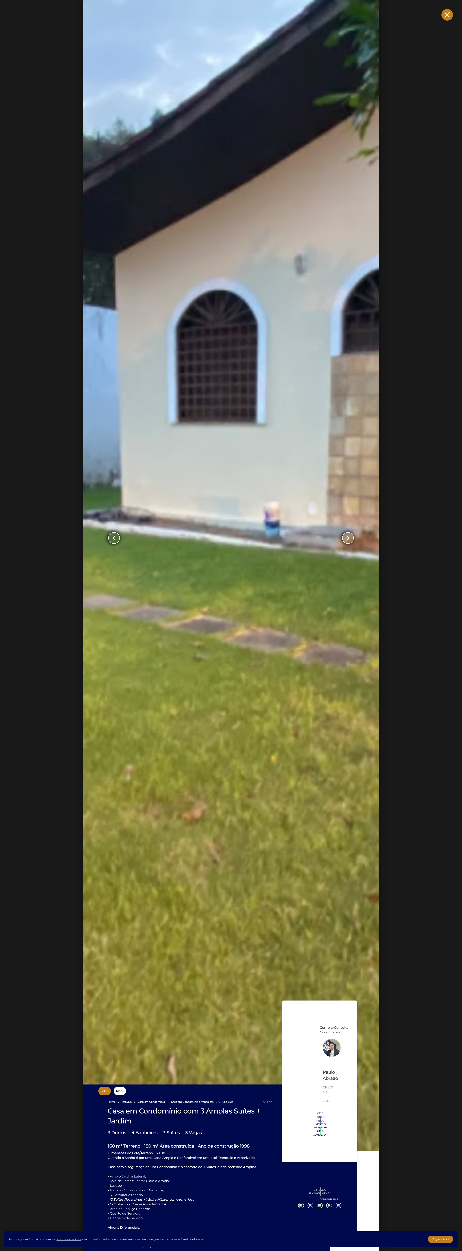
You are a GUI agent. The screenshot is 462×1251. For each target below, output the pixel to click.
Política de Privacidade (68, 1239)
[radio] (105, 1091)
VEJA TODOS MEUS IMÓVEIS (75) (320, 1183)
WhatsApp (320, 1194)
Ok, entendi (440, 1239)
